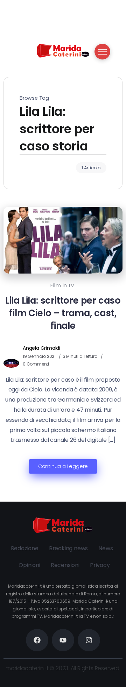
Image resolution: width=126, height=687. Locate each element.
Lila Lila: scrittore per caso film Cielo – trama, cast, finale (63, 313)
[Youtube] (63, 640)
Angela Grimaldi (41, 348)
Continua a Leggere (63, 466)
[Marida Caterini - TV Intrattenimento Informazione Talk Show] (63, 50)
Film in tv (62, 285)
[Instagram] (89, 640)
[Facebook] (37, 640)
